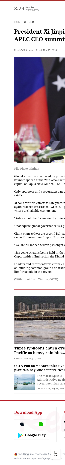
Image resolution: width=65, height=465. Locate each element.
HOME (18, 22)
